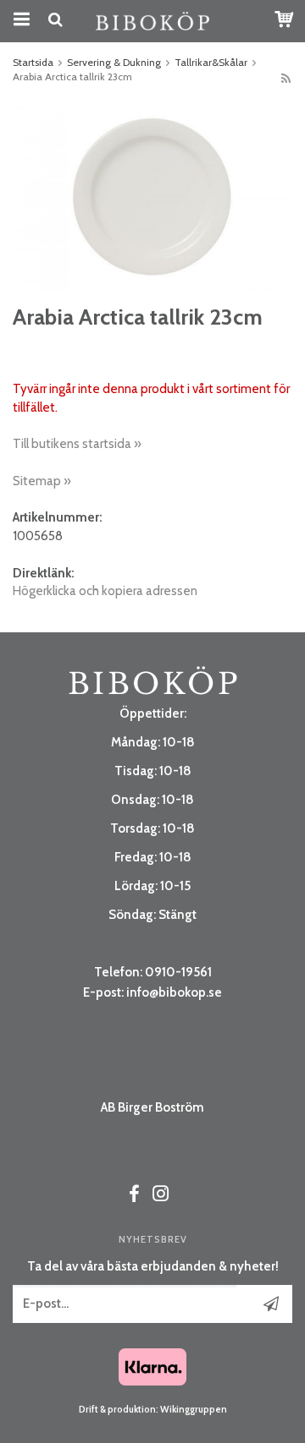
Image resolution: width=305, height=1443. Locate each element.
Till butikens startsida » (77, 443)
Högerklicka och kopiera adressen (105, 591)
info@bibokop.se (174, 992)
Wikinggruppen (193, 1409)
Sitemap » (42, 481)
